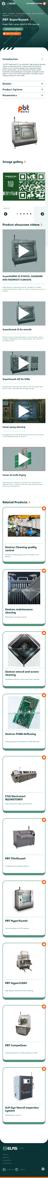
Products (11, 13)
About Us (5, 1154)
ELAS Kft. (11, 3)
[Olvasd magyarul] (43, 1169)
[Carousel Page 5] (30, 214)
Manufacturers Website (13, 29)
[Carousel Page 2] (20, 214)
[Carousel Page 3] (24, 214)
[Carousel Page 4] (27, 214)
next (42, 214)
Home (5, 13)
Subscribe (6, 1157)
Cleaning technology (23, 13)
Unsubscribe (7, 1160)
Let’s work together (34, 3)
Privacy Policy (7, 1163)
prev (5, 214)
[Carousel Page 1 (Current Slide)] (17, 214)
